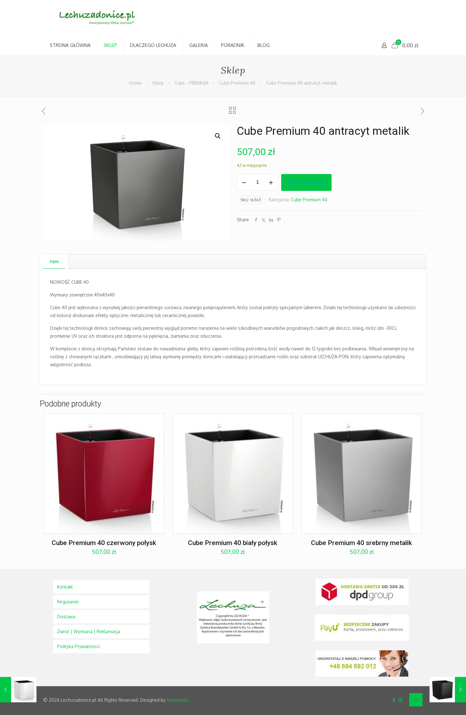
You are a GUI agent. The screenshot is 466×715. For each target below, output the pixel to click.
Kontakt (65, 586)
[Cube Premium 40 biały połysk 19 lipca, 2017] (18, 689)
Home (135, 83)
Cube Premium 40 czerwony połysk (104, 543)
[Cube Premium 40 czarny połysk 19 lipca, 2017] (448, 689)
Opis (54, 261)
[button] (218, 136)
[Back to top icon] (416, 699)
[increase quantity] (270, 182)
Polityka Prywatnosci (78, 646)
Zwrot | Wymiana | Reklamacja (88, 631)
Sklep (158, 83)
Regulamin (68, 601)
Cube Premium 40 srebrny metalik (361, 543)
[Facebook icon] (394, 700)
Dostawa (66, 616)
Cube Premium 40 (237, 83)
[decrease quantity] (243, 182)
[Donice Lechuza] (100, 18)
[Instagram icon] (400, 700)
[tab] (54, 261)
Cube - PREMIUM (191, 83)
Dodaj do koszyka (306, 182)
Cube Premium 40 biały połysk (232, 543)
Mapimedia (178, 700)
